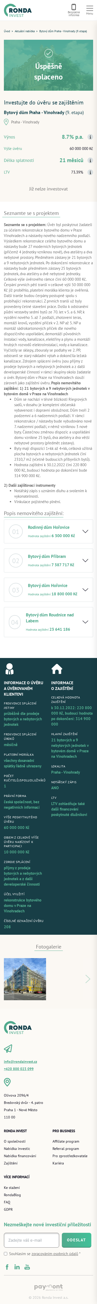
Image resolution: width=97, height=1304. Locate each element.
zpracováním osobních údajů (55, 1253)
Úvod (7, 31)
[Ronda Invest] (19, 10)
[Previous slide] (9, 979)
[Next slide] (88, 979)
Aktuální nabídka (25, 31)
